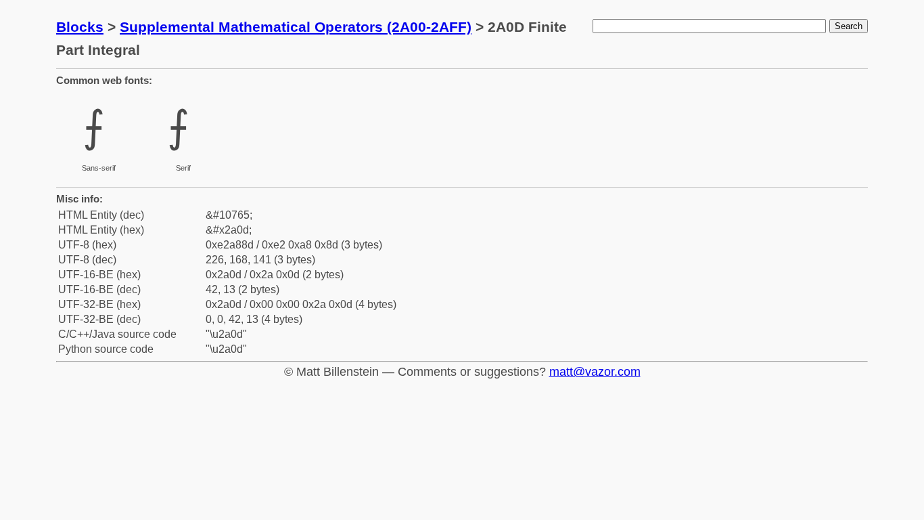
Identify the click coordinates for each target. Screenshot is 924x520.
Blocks (79, 27)
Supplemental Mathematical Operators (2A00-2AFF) (295, 27)
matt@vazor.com (595, 371)
